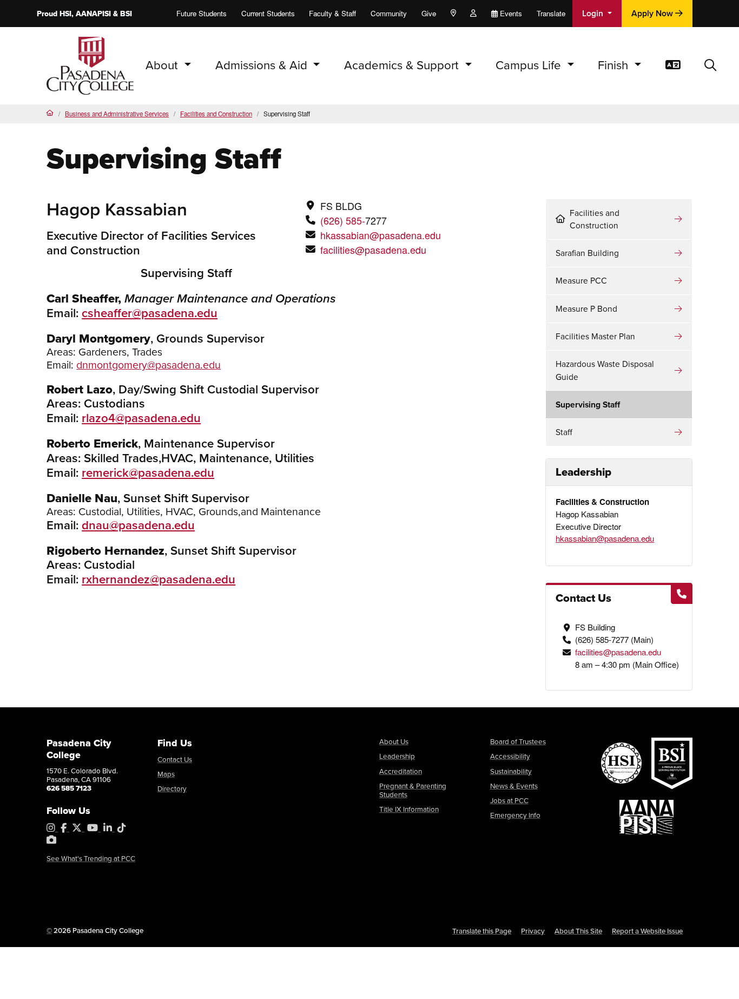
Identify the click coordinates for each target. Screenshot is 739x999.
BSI (126, 13)
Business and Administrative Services (117, 113)
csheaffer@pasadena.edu (149, 313)
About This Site (578, 931)
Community (389, 13)
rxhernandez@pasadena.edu (158, 579)
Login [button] (593, 13)
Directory (172, 789)
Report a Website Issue (647, 931)
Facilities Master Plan (595, 336)
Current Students (268, 13)
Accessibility (510, 756)
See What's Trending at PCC (91, 858)
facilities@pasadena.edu (373, 249)
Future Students (201, 13)
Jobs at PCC (509, 801)
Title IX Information (409, 809)
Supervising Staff (588, 404)
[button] (710, 65)
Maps (166, 774)
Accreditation (400, 771)
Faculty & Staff (332, 13)
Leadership (397, 756)
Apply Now (653, 13)
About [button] (163, 65)
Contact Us (174, 759)
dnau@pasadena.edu (138, 525)
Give (428, 13)
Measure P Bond (586, 309)
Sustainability (511, 771)
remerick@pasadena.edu (148, 473)
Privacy (533, 931)
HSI (65, 13)
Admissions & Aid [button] (263, 65)
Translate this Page (481, 931)
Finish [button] (614, 65)
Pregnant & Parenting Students (412, 790)
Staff (564, 432)
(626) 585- (342, 220)
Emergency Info (515, 815)
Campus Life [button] (530, 65)
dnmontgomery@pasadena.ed (145, 365)
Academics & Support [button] (403, 65)
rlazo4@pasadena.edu (141, 418)
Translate (551, 13)
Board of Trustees (518, 742)
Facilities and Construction (216, 113)
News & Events (514, 786)
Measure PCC (581, 280)
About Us (393, 742)
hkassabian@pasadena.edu (380, 235)
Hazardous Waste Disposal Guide (605, 370)
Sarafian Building (587, 253)
